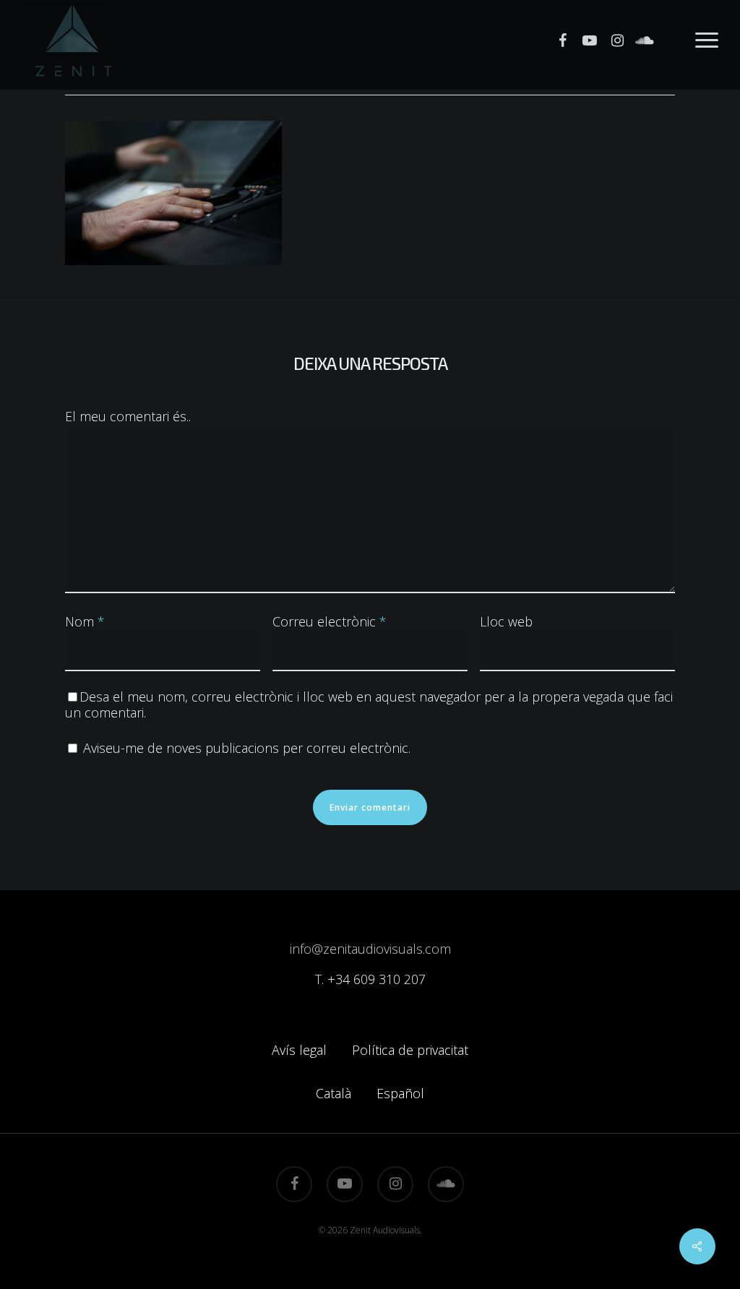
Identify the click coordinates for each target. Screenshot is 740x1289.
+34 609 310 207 (376, 979)
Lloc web (506, 621)
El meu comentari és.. (128, 416)
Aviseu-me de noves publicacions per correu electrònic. (246, 747)
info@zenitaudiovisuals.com (370, 948)
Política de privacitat (410, 1050)
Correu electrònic (329, 621)
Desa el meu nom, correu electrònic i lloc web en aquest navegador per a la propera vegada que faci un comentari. (369, 704)
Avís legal (299, 1050)
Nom (85, 621)
